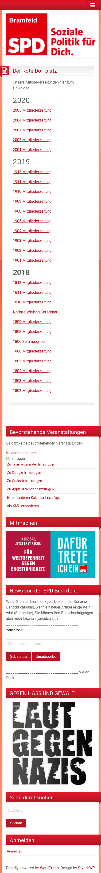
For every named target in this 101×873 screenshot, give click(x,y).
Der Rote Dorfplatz (35, 71)
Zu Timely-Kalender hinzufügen (31, 464)
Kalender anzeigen (21, 453)
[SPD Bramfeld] (50, 34)
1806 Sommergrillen (29, 341)
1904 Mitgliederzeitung (32, 231)
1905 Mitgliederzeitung (32, 221)
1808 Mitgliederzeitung (32, 331)
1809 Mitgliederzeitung (32, 321)
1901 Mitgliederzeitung (32, 260)
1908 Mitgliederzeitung (32, 211)
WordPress (49, 868)
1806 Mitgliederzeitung (32, 351)
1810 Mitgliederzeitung (32, 302)
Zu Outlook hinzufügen (24, 481)
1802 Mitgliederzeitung (32, 390)
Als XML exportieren (23, 506)
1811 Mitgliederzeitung (32, 292)
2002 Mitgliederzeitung (32, 140)
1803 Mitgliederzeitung (32, 380)
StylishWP (86, 868)
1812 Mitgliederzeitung (32, 282)
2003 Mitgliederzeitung (32, 130)
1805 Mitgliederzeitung (32, 361)
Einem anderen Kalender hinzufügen (34, 497)
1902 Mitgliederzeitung (32, 250)
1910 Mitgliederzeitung (32, 191)
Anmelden (14, 851)
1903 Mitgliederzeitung (32, 240)
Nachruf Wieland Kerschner (35, 312)
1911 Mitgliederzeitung (32, 182)
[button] (15, 458)
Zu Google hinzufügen (24, 472)
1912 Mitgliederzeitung (32, 172)
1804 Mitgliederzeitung (32, 371)
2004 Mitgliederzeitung (32, 120)
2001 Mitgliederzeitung (32, 149)
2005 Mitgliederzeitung (32, 110)
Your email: (14, 630)
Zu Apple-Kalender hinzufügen (30, 489)
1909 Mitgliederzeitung (32, 201)
